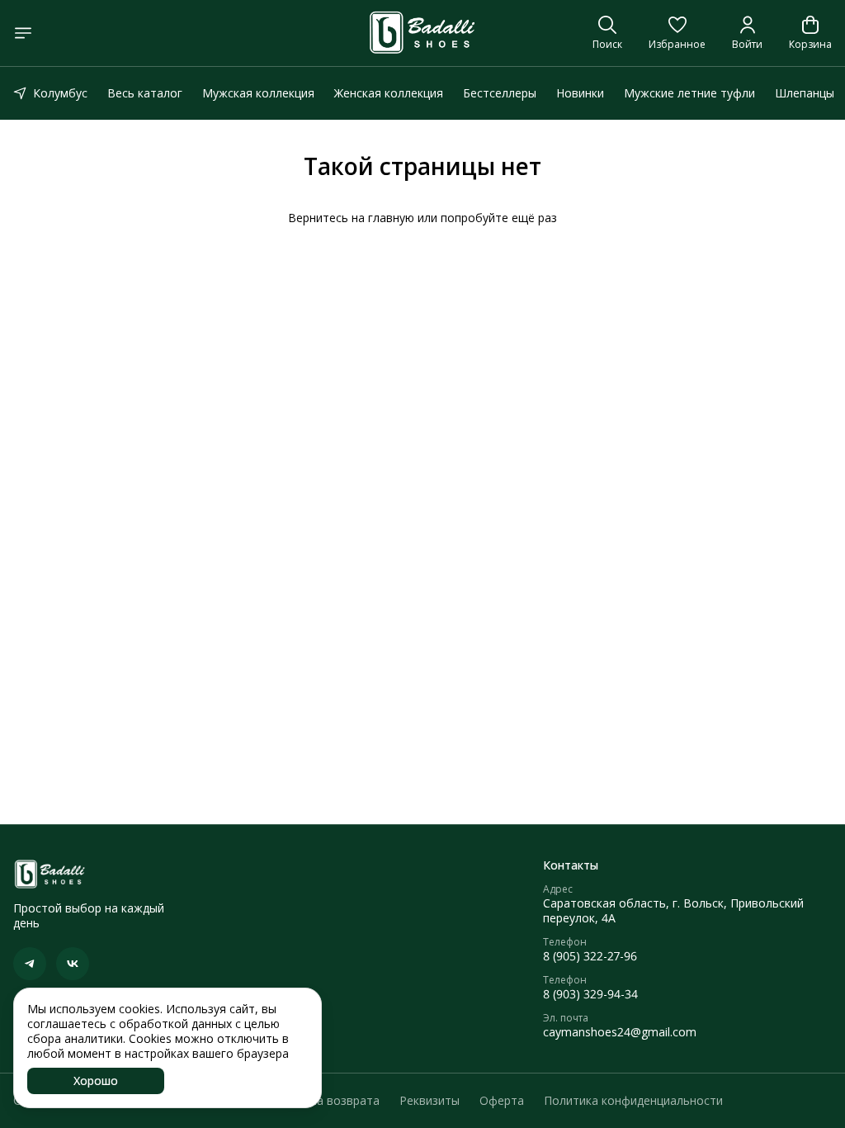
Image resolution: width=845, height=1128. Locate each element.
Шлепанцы (804, 93)
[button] (677, 33)
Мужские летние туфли (689, 93)
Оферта (501, 1100)
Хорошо (95, 1080)
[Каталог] (23, 33)
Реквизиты (429, 1100)
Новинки (580, 93)
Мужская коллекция (258, 93)
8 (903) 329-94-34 (590, 994)
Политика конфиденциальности (633, 1100)
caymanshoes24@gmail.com (619, 1032)
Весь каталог (144, 93)
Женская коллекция (388, 93)
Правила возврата (328, 1100)
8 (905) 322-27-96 (590, 956)
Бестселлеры (499, 93)
